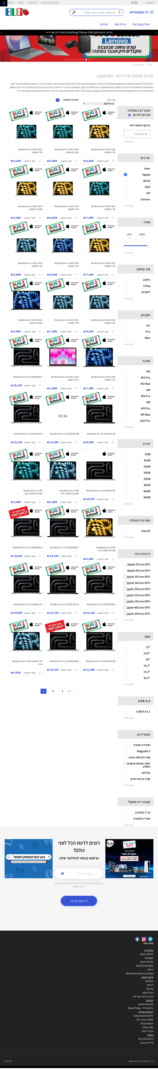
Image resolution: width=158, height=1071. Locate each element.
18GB (146, 466)
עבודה (146, 285)
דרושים (21, 2)
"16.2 (146, 677)
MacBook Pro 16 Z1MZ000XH (64, 547)
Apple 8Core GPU (138, 570)
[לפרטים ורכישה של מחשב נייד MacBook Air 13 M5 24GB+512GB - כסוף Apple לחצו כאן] (26, 472)
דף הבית (150, 64)
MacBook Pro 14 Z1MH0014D (100, 490)
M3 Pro (145, 377)
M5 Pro (145, 408)
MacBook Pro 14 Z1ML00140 (101, 433)
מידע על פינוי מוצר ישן (143, 996)
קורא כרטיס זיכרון (140, 778)
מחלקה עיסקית (146, 954)
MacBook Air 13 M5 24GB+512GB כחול (69, 492)
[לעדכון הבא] (1, 32)
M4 (148, 389)
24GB (146, 472)
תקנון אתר (148, 958)
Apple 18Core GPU (138, 601)
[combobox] (96, 12)
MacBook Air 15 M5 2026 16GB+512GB (67, 151)
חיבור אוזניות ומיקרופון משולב (138, 765)
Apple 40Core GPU (138, 607)
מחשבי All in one (145, 1019)
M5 (148, 402)
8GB (147, 454)
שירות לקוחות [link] (147, 977)
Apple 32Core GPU (138, 595)
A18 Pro (145, 420)
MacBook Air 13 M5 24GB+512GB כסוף (32, 492)
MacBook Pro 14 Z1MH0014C (27, 604)
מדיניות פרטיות (146, 961)
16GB (147, 460)
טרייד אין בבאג (146, 1042)
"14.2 (146, 665)
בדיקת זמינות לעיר (139, 125)
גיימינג (146, 279)
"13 (148, 647)
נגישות (150, 969)
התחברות (149, 2)
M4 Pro (145, 396)
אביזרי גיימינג (147, 1031)
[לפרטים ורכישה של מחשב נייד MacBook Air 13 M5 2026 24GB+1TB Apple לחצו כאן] (63, 188)
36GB (146, 484)
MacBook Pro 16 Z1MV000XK (101, 604)
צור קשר (149, 988)
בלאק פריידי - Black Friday (140, 1008)
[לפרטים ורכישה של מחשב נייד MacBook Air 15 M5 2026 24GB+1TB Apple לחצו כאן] (99, 188)
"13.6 (146, 653)
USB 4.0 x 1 (143, 711)
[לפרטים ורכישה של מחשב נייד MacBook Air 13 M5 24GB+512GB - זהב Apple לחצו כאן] (99, 529)
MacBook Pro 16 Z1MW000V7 (27, 376)
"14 (148, 659)
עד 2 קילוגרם (142, 812)
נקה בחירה (128, 141)
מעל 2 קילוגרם (141, 818)
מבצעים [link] (149, 1000)
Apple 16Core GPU (138, 582)
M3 (148, 371)
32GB (146, 478)
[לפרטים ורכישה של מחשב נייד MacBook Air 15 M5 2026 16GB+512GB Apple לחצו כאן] (63, 131)
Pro (148, 331)
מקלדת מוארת (141, 744)
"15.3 (146, 671)
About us (10, 2)
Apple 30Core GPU (138, 589)
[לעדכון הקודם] (156, 32)
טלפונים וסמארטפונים (143, 1015)
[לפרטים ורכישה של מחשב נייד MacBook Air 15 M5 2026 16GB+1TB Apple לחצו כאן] (99, 131)
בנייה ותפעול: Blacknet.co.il (141, 1061)
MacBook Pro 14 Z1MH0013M (100, 661)
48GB (146, 491)
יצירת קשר (120, 24)
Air (148, 325)
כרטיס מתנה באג (145, 1038)
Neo (147, 337)
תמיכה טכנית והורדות (50, 2)
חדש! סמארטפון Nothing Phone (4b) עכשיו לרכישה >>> (79, 32)
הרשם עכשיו (79, 900)
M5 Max (145, 414)
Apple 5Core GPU (138, 564)
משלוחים (149, 981)
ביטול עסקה (32, 2)
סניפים (104, 24)
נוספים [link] (150, 1035)
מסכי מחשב (147, 1027)
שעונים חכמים (147, 1023)
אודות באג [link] (148, 950)
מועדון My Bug (141, 24)
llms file (8, 1061)
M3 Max (145, 383)
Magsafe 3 (143, 751)
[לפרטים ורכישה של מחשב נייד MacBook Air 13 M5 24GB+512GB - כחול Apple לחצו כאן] (63, 472)
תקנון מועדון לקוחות (144, 965)
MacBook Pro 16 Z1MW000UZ (27, 547)
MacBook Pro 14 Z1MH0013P (28, 433)
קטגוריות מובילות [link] (145, 1012)
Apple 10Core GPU (138, 576)
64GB (146, 497)
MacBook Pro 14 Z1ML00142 (64, 604)
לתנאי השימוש (79, 886)
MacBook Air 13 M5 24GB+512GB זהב (105, 549)
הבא (69, 691)
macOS (145, 530)
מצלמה (146, 772)
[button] (5, 43)
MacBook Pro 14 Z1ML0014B (64, 433)
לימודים (145, 292)
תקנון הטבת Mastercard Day (139, 973)
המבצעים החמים (145, 1004)
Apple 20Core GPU (138, 613)
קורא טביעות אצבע (139, 757)
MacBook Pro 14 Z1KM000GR (64, 661)
